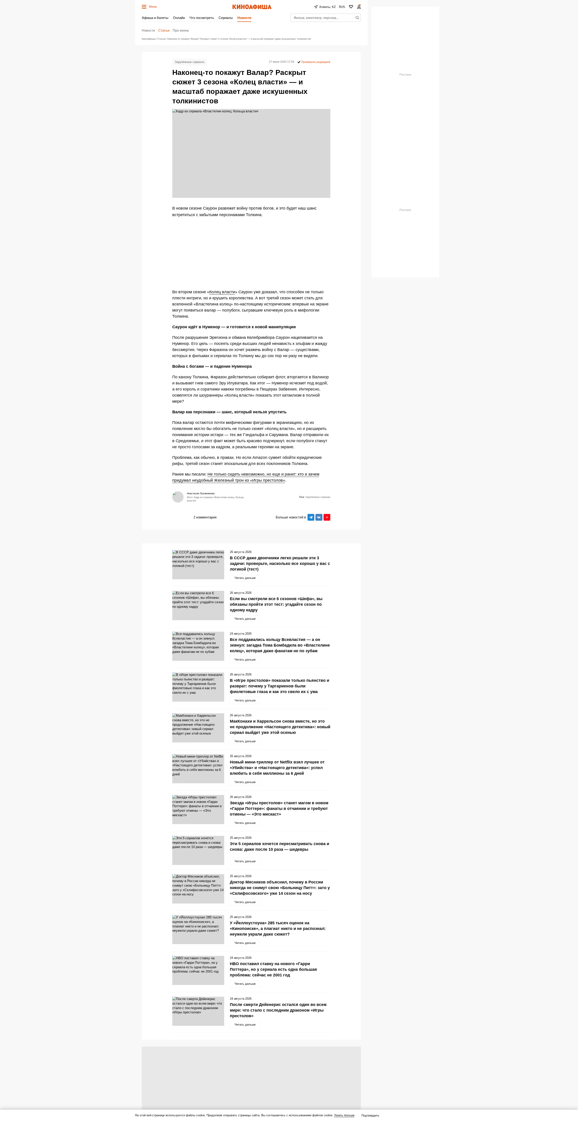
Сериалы (226, 18)
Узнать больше (344, 1115)
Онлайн (179, 18)
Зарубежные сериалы (189, 62)
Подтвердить (370, 1115)
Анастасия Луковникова (200, 493)
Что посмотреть (201, 18)
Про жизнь (181, 30)
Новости (244, 18)
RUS (342, 7)
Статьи (163, 30)
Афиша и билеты (155, 18)
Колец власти (222, 292)
